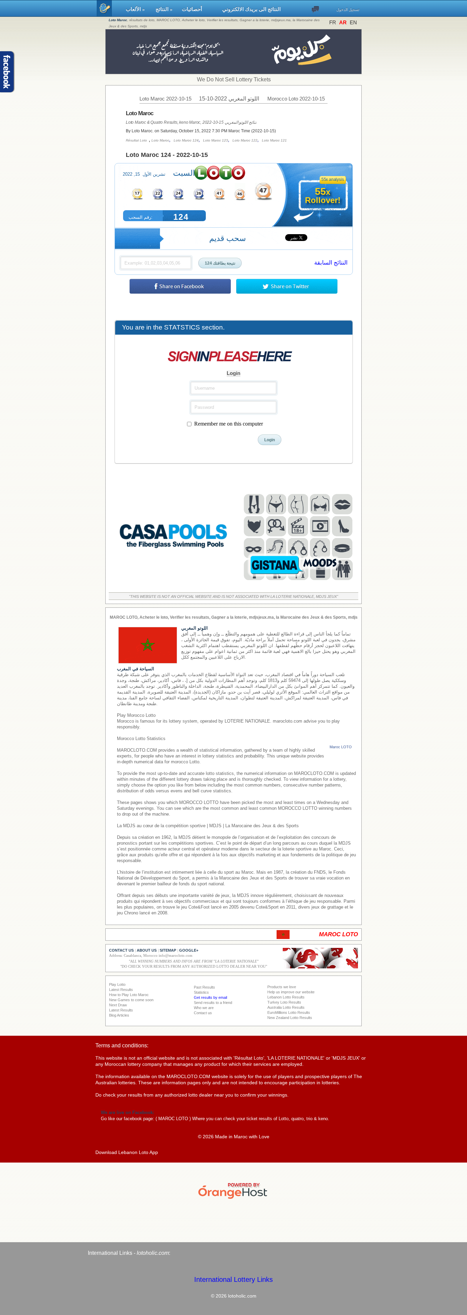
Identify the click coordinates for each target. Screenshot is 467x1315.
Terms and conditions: (121, 1045)
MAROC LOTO (173, 1118)
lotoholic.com (153, 1253)
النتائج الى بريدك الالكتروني (251, 9)
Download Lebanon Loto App (126, 1152)
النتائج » (165, 9)
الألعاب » (137, 9)
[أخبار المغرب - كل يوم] (234, 70)
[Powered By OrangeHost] (233, 1199)
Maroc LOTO (341, 747)
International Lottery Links (233, 1279)
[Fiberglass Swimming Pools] (173, 583)
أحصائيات (199, 9)
